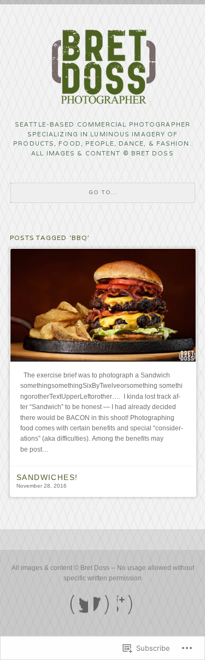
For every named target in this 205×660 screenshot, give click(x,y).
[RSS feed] (126, 604)
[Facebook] (102, 604)
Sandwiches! (47, 477)
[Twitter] (79, 604)
